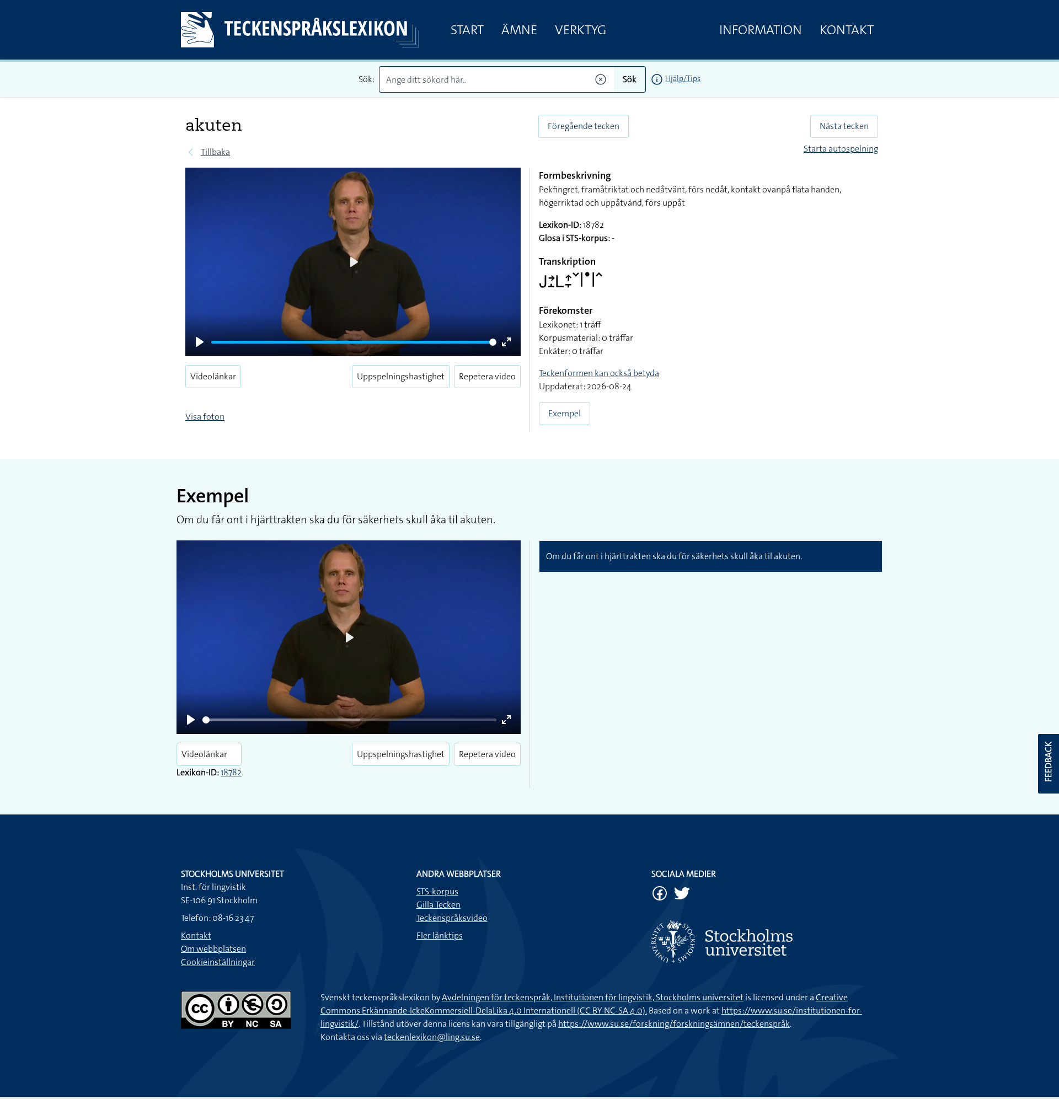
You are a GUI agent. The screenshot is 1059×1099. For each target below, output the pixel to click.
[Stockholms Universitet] (764, 941)
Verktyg (580, 30)
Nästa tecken (844, 126)
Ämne (519, 30)
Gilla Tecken (438, 904)
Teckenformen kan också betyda (599, 373)
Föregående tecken (583, 126)
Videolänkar (213, 376)
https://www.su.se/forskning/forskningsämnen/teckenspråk (674, 1024)
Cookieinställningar (218, 962)
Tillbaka (215, 152)
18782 (231, 772)
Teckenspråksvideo (452, 918)
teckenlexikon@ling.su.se (432, 1037)
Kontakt (847, 30)
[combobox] (496, 79)
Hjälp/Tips (682, 78)
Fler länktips (439, 935)
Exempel (564, 413)
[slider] (353, 342)
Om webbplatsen (213, 949)
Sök (630, 79)
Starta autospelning (841, 148)
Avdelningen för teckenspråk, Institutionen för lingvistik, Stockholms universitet (593, 997)
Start (467, 30)
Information (760, 30)
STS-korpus (437, 891)
